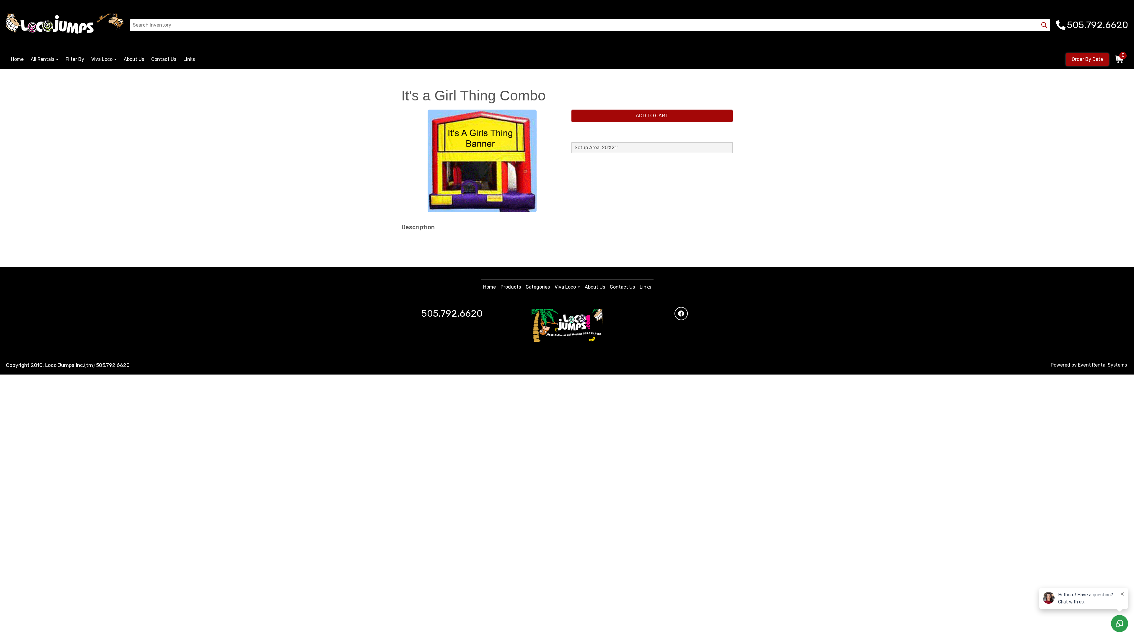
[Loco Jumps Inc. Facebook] (681, 313)
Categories (538, 287)
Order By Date (1087, 59)
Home (17, 59)
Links (189, 59)
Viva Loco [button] (102, 59)
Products (511, 287)
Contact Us (163, 59)
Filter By (75, 59)
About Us (134, 59)
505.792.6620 (452, 313)
